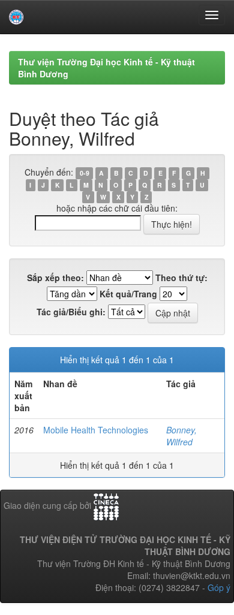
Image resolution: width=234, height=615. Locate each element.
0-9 (84, 172)
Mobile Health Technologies (95, 430)
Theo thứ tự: (181, 278)
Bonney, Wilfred (181, 436)
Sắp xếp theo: (55, 278)
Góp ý (219, 587)
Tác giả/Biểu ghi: (71, 312)
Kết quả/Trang (128, 294)
